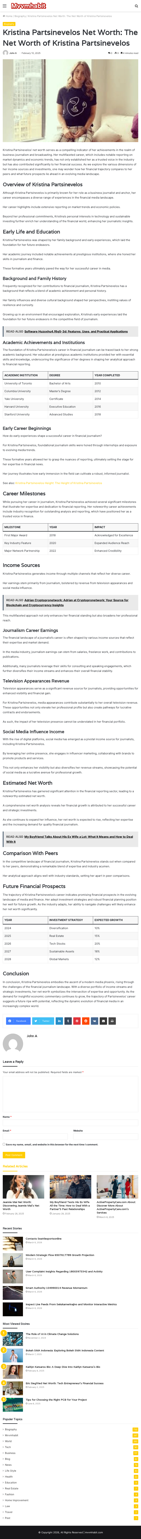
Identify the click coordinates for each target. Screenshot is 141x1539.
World (8, 1441)
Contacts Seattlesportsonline (44, 1238)
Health (9, 1476)
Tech (8, 1447)
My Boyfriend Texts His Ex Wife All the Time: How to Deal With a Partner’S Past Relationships (70, 1205)
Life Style (10, 1470)
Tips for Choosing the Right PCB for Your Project (56, 1399)
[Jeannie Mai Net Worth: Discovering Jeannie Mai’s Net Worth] (23, 1187)
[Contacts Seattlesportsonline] (13, 1244)
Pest (7, 1517)
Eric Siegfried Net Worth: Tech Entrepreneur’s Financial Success (65, 1383)
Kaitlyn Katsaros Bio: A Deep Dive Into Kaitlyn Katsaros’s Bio (63, 1366)
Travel (8, 1512)
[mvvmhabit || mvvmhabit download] (28, 6)
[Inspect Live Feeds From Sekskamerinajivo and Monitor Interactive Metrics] (13, 1309)
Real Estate (11, 1488)
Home (8, 16)
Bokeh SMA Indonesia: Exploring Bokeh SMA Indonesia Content (65, 1350)
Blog (7, 1458)
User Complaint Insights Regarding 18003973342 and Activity (64, 1271)
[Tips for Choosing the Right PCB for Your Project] (13, 1405)
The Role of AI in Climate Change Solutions (52, 1334)
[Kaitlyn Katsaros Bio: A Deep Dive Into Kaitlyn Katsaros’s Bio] (13, 1372)
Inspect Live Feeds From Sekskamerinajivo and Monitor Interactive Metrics (71, 1304)
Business (10, 1453)
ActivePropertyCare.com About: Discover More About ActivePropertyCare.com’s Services (116, 1207)
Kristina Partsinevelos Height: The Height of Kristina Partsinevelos (58, 483)
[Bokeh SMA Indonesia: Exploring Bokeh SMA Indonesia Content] (13, 1355)
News (8, 1464)
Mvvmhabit (11, 1435)
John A (13, 53)
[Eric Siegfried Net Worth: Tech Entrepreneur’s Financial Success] (13, 1388)
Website (78, 1130)
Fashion (9, 1494)
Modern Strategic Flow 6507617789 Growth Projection (60, 1255)
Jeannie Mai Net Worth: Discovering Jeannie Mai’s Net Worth (21, 1205)
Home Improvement (16, 1500)
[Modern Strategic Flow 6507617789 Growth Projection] (13, 1260)
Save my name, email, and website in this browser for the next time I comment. (52, 1144)
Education (11, 1482)
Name (7, 1116)
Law (7, 1506)
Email (7, 1130)
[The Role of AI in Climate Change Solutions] (13, 1339)
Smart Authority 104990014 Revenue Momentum (56, 1288)
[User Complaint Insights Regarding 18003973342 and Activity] (13, 1276)
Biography (20, 16)
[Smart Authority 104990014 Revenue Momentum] (13, 1293)
